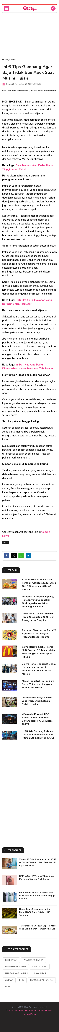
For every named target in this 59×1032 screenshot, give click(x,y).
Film (7, 986)
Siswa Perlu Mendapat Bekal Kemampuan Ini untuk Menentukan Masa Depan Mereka (39, 669)
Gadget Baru (39, 966)
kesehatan (11, 960)
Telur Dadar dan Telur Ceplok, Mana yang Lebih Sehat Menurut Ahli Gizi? (38, 927)
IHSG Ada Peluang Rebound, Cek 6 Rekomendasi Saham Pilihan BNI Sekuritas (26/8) (38, 735)
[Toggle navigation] (6, 8)
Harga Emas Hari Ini (16, 973)
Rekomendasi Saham (41, 980)
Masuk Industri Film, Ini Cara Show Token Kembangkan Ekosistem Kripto (38, 684)
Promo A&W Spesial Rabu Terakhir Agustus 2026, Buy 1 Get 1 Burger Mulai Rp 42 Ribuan (39, 584)
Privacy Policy (29, 1014)
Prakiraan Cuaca (33, 960)
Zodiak (9, 980)
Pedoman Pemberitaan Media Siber (35, 1010)
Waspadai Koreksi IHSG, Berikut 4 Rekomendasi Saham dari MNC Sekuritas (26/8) (37, 719)
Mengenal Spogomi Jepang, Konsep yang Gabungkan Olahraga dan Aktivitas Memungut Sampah (38, 601)
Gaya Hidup (40, 973)
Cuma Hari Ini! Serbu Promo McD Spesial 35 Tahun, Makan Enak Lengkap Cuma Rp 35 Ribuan (39, 652)
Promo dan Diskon (15, 966)
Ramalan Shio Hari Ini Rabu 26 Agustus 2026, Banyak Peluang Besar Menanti (39, 634)
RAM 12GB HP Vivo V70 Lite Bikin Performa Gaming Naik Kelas (36, 877)
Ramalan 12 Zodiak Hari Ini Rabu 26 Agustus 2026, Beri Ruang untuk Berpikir (38, 617)
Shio (21, 980)
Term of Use (11, 1010)
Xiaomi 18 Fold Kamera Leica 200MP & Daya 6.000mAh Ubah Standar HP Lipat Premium (37, 862)
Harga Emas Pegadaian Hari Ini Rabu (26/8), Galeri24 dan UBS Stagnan (35, 912)
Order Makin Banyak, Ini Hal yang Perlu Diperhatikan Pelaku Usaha (37, 701)
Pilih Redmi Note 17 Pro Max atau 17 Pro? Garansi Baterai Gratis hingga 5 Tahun (38, 895)
